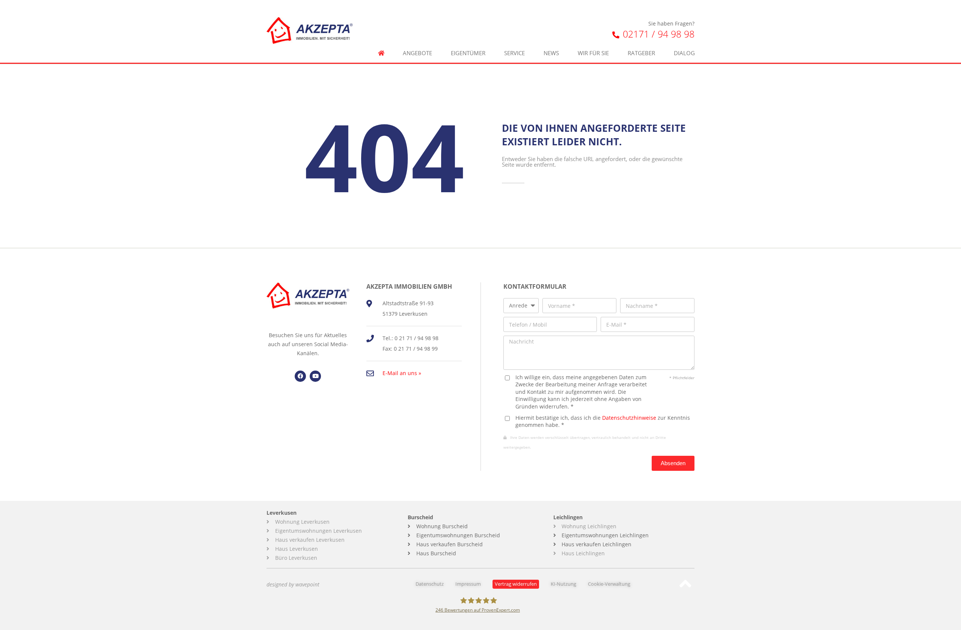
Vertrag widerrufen (516, 584)
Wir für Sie (593, 53)
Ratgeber (641, 53)
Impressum (468, 584)
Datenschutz (430, 584)
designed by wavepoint (293, 584)
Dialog (684, 53)
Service (514, 53)
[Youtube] (315, 376)
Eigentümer (468, 53)
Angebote (417, 53)
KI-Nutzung (563, 584)
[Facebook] (300, 376)
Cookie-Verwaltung (609, 584)
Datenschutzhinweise (629, 417)
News (551, 53)
